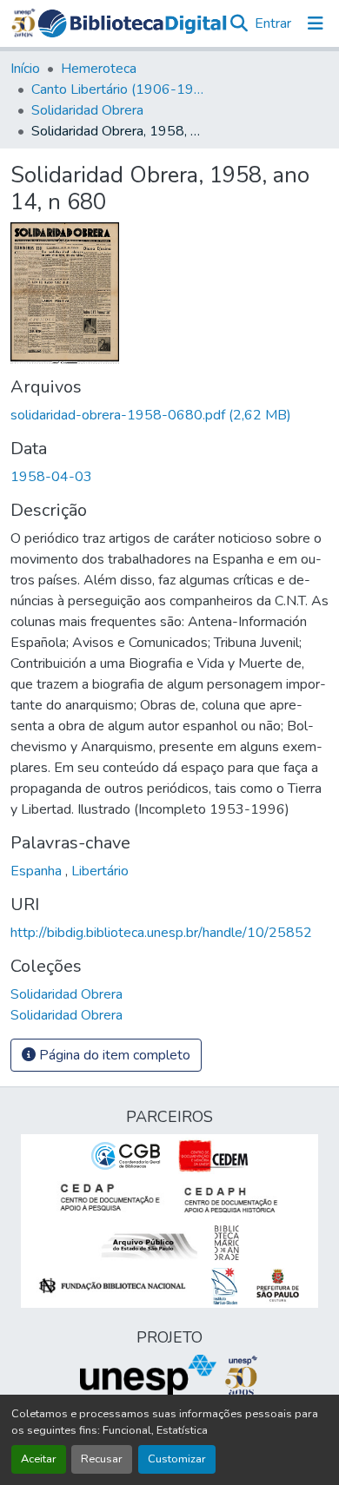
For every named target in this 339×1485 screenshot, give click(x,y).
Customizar (177, 1459)
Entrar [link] (273, 23)
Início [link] (25, 68)
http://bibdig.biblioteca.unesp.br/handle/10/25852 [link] (161, 932)
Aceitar (38, 1459)
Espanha (37, 871)
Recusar (102, 1459)
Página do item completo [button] (113, 1055)
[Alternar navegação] (315, 23)
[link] (169, 415)
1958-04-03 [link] (51, 476)
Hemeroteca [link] (98, 68)
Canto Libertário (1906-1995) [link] (118, 89)
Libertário (100, 871)
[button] (133, 24)
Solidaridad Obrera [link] (87, 110)
